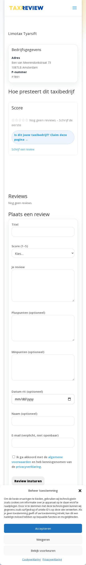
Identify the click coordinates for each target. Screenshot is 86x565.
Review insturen (28, 481)
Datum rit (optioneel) (27, 391)
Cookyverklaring (31, 559)
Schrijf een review (23, 149)
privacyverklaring (28, 467)
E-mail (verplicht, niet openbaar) (35, 435)
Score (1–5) (20, 246)
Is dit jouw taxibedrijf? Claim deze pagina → (40, 137)
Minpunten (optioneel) (28, 352)
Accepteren (43, 528)
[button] (80, 491)
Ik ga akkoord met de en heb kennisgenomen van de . (42, 462)
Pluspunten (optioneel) (28, 313)
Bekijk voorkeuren (43, 551)
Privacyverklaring (52, 559)
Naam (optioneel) (24, 414)
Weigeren (43, 539)
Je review (18, 267)
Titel (15, 224)
